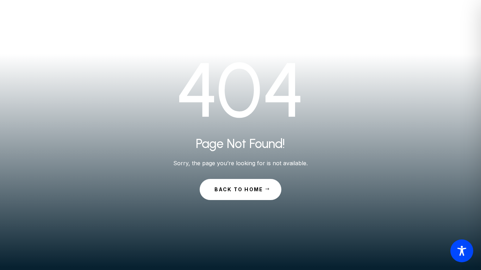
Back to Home (238, 189)
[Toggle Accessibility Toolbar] (462, 251)
